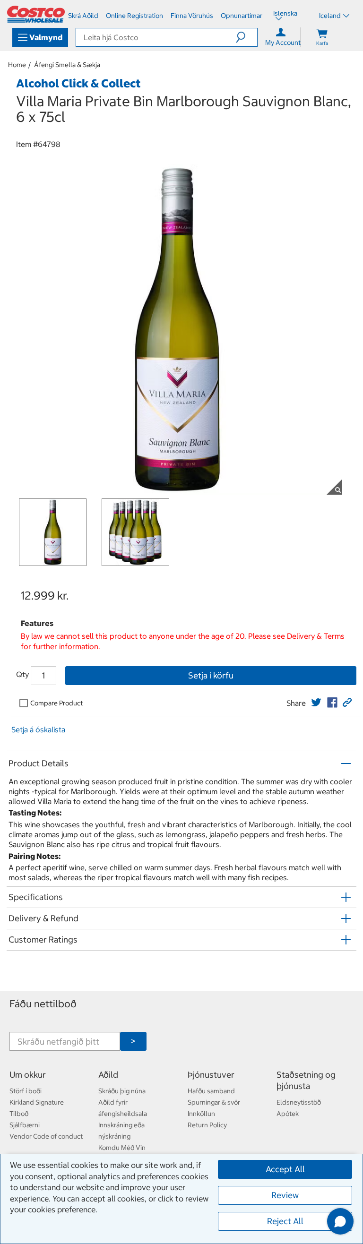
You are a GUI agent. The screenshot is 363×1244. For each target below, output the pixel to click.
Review (285, 1195)
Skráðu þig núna (122, 1091)
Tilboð (18, 1113)
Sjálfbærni (24, 1125)
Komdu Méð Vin (122, 1147)
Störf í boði (25, 1091)
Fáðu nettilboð (43, 1003)
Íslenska (285, 14)
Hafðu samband (211, 1091)
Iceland (330, 15)
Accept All (285, 1169)
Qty (22, 674)
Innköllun (201, 1113)
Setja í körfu (210, 675)
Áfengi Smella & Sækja (67, 64)
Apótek (288, 1113)
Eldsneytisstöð (299, 1102)
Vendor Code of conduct (46, 1136)
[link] (316, 702)
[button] (246, 37)
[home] (36, 14)
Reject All (285, 1221)
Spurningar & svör (214, 1102)
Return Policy (207, 1125)
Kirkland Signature (36, 1102)
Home (17, 64)
